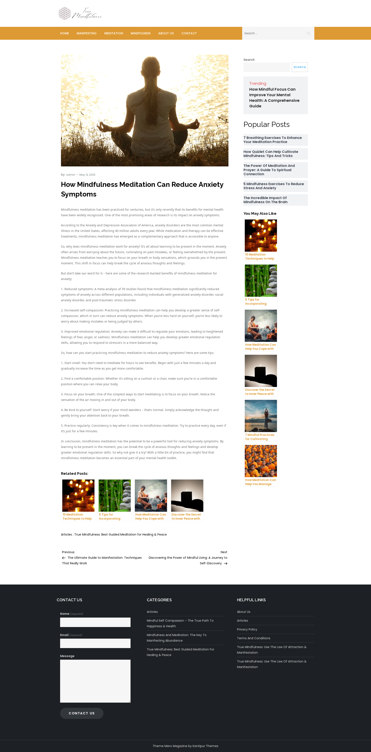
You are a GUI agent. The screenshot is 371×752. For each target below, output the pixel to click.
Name (71, 614)
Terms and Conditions (253, 638)
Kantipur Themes (205, 746)
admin (70, 175)
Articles (66, 534)
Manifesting (87, 33)
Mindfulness (141, 33)
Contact (189, 33)
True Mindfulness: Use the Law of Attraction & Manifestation (272, 650)
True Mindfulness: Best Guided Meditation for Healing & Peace (120, 534)
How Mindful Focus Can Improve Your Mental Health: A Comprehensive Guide (274, 98)
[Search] (308, 33)
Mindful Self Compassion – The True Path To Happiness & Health (180, 623)
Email (71, 635)
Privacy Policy (247, 629)
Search (249, 60)
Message (67, 656)
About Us (166, 33)
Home (64, 33)
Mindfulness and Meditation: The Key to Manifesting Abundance (177, 638)
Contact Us (82, 713)
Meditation (113, 33)
